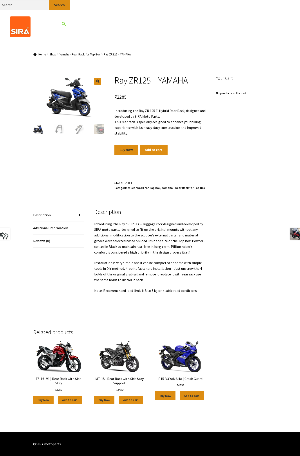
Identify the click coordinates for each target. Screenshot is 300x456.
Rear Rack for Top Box (145, 188)
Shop (140, 27)
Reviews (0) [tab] (41, 241)
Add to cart (154, 149)
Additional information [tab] (50, 228)
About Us (158, 27)
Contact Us (184, 27)
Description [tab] (42, 215)
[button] (64, 25)
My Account (209, 27)
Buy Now (126, 149)
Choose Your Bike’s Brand (89, 27)
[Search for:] (24, 5)
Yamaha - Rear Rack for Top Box (80, 54)
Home (125, 27)
